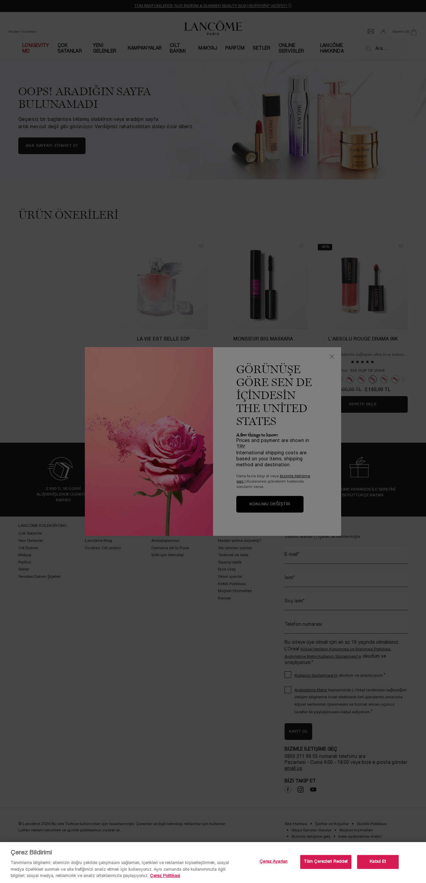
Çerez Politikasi (165, 876)
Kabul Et (378, 862)
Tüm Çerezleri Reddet (326, 862)
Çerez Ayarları (274, 862)
